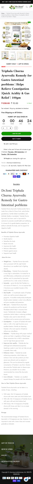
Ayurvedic (14, 166)
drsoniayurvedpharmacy (14, 163)
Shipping (12, 108)
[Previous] (4, 36)
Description (16, 184)
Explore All (21, 166)
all (9, 166)
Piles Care (28, 166)
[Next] (29, 36)
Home (2, 13)
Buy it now (16, 139)
